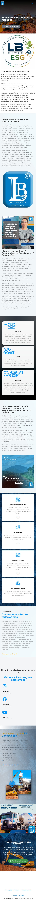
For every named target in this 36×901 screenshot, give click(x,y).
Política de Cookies (26, 890)
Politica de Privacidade (18, 895)
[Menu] (32, 3)
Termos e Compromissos (11, 890)
